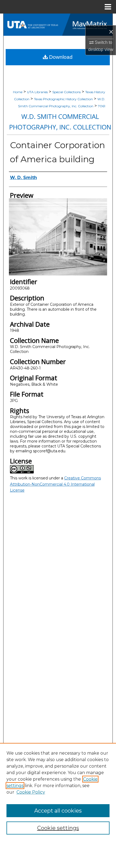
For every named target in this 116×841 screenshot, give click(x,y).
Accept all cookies (58, 810)
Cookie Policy (30, 792)
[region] (58, 792)
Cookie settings (58, 828)
